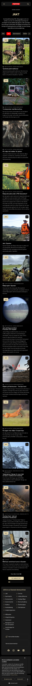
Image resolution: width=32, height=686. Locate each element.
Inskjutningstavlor (10, 610)
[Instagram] (13, 650)
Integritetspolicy (9, 617)
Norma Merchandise (13, 637)
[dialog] (13, 671)
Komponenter (9, 599)
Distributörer (21, 607)
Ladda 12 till (16, 578)
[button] (13, 683)
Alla (3, 33)
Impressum (8, 620)
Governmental (9, 602)
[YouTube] (18, 650)
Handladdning (9, 607)
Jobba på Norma (22, 596)
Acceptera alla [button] (8, 679)
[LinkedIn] (23, 650)
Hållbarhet (8, 614)
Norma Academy (22, 602)
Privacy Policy (14, 675)
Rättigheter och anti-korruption (9, 623)
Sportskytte (16, 33)
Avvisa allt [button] (20, 679)
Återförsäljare (22, 605)
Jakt (8, 33)
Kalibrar (7, 605)
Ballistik (25, 33)
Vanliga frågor (22, 599)
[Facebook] (8, 650)
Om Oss (20, 593)
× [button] (24, 658)
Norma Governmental (11, 643)
